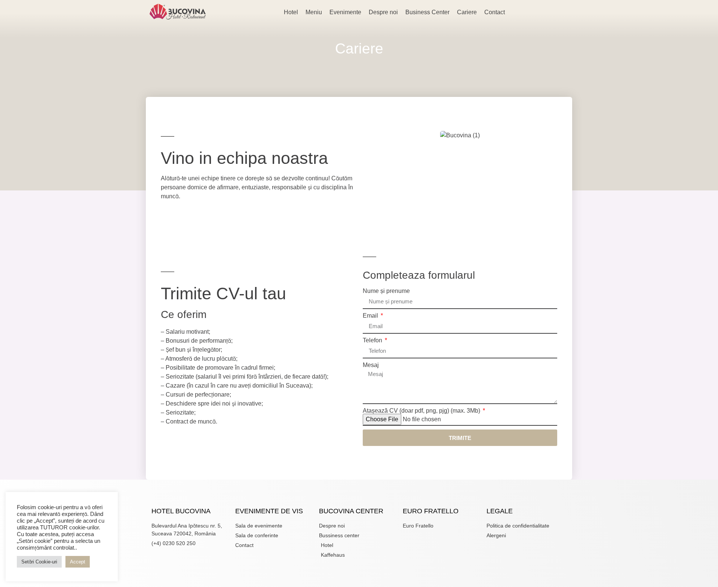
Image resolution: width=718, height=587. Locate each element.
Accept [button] (77, 562)
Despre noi (383, 12)
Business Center (427, 12)
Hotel (291, 12)
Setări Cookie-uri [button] (39, 562)
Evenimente (345, 12)
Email (371, 316)
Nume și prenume (386, 291)
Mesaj (371, 365)
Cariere (467, 12)
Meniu (314, 12)
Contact (494, 12)
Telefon (373, 340)
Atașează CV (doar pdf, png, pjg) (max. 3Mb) (422, 411)
